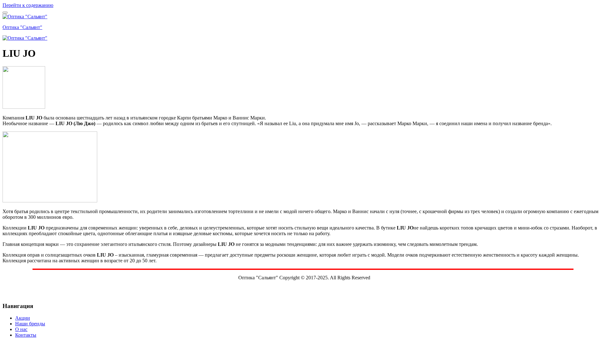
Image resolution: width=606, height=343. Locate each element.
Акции (22, 318)
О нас (21, 329)
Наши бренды (30, 323)
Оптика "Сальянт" (22, 27)
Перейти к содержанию (28, 5)
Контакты (25, 335)
